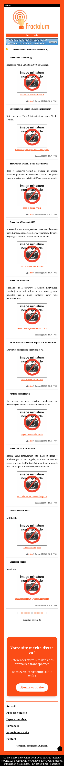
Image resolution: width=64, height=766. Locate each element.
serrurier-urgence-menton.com (32, 328)
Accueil (11, 706)
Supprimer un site (17, 732)
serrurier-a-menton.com (32, 266)
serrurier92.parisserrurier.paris (32, 496)
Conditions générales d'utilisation (32, 745)
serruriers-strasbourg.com (32, 94)
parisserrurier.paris (32, 547)
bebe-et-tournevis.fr (32, 208)
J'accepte (55, 763)
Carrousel (12, 725)
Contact (11, 738)
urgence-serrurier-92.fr (32, 434)
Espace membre (16, 719)
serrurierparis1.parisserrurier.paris (32, 598)
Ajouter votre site (32, 687)
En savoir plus (40, 763)
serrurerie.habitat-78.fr (32, 379)
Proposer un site (16, 712)
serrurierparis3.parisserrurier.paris (32, 149)
